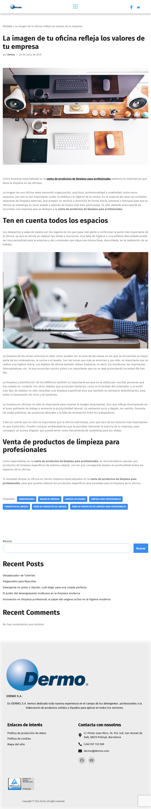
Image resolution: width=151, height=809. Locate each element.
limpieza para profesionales (106, 499)
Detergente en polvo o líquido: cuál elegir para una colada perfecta (44, 587)
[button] (75, 6)
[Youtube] (138, 7)
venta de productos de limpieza (50, 506)
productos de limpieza (16, 506)
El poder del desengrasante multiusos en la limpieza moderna (41, 593)
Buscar (7, 541)
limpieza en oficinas (75, 499)
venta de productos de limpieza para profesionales (99, 506)
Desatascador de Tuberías (19, 575)
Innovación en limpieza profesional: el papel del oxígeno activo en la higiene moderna (56, 599)
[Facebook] (131, 7)
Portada (7, 26)
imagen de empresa (49, 499)
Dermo (11, 54)
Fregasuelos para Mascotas (19, 581)
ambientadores (26, 499)
